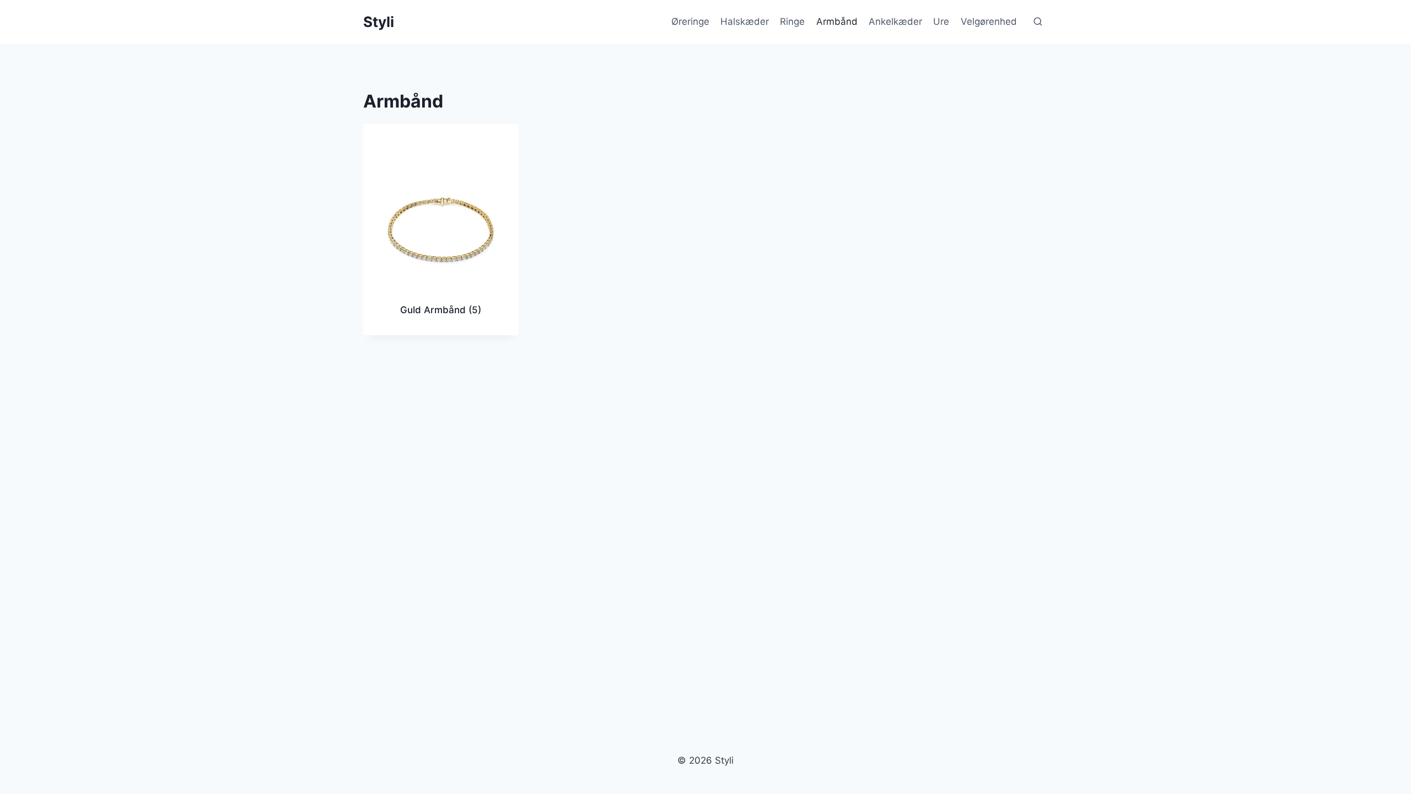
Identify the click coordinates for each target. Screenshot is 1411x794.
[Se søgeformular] (1038, 22)
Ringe (792, 21)
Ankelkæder (895, 21)
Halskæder (744, 21)
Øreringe (690, 21)
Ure (941, 21)
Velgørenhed (989, 21)
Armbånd (837, 21)
